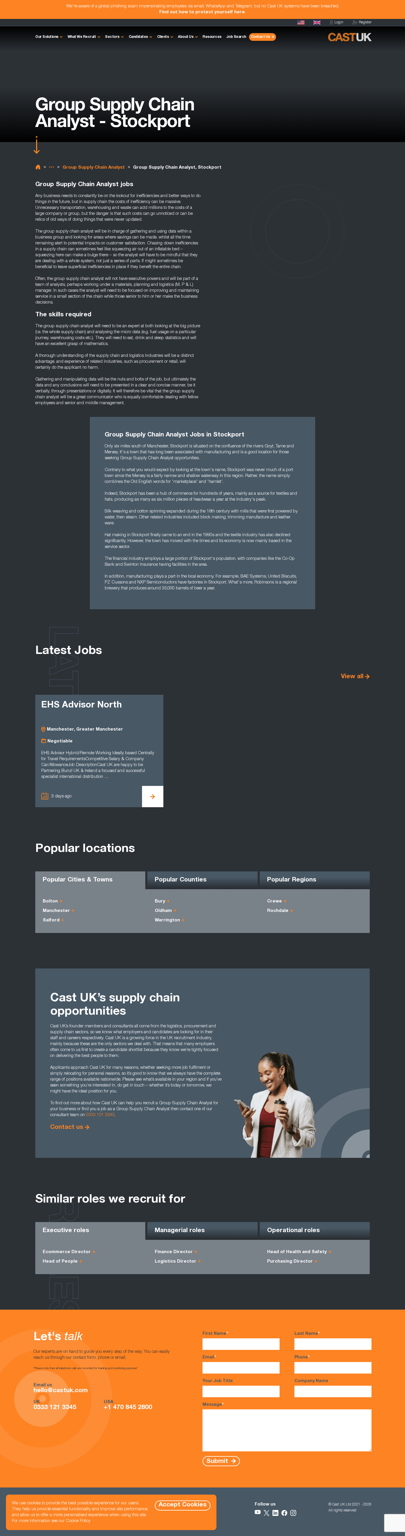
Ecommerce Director (67, 1252)
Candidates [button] (138, 37)
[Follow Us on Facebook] (284, 1513)
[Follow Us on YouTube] (258, 1513)
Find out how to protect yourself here (202, 12)
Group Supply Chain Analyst (94, 167)
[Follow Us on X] (267, 1513)
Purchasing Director (290, 1261)
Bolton (50, 901)
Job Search (236, 37)
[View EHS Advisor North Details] (152, 796)
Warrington (167, 920)
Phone (302, 1358)
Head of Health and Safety (297, 1252)
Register (365, 22)
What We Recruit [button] (82, 37)
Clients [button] (163, 37)
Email (209, 1358)
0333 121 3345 (100, 1115)
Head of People (60, 1261)
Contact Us (260, 37)
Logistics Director (175, 1261)
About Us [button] (185, 37)
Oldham (163, 911)
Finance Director (174, 1252)
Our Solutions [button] (46, 37)
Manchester (56, 911)
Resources (212, 37)
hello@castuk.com (61, 1391)
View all (352, 677)
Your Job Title (218, 1381)
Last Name (307, 1334)
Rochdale (277, 911)
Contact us (66, 1127)
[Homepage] (317, 22)
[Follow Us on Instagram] (293, 1513)
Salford (51, 920)
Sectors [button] (112, 37)
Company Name (311, 1381)
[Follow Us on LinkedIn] (275, 1513)
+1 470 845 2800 (128, 1408)
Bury (160, 901)
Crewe (274, 901)
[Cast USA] (300, 22)
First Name (215, 1334)
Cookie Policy (78, 1521)
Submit (218, 1461)
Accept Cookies (183, 1505)
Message (213, 1405)
